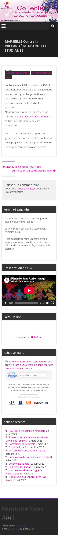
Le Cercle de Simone (20, 467)
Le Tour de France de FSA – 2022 (27, 450)
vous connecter (26, 188)
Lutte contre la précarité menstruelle (29, 457)
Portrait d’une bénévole (22, 444)
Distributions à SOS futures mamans (32, 170)
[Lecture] (5, 302)
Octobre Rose (16, 447)
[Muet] (47, 302)
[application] (29, 290)
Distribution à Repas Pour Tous (23, 166)
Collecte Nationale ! (19, 463)
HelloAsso (36, 337)
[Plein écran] (52, 302)
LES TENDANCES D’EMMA (33, 116)
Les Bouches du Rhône (17, 72)
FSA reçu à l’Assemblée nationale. (27, 430)
